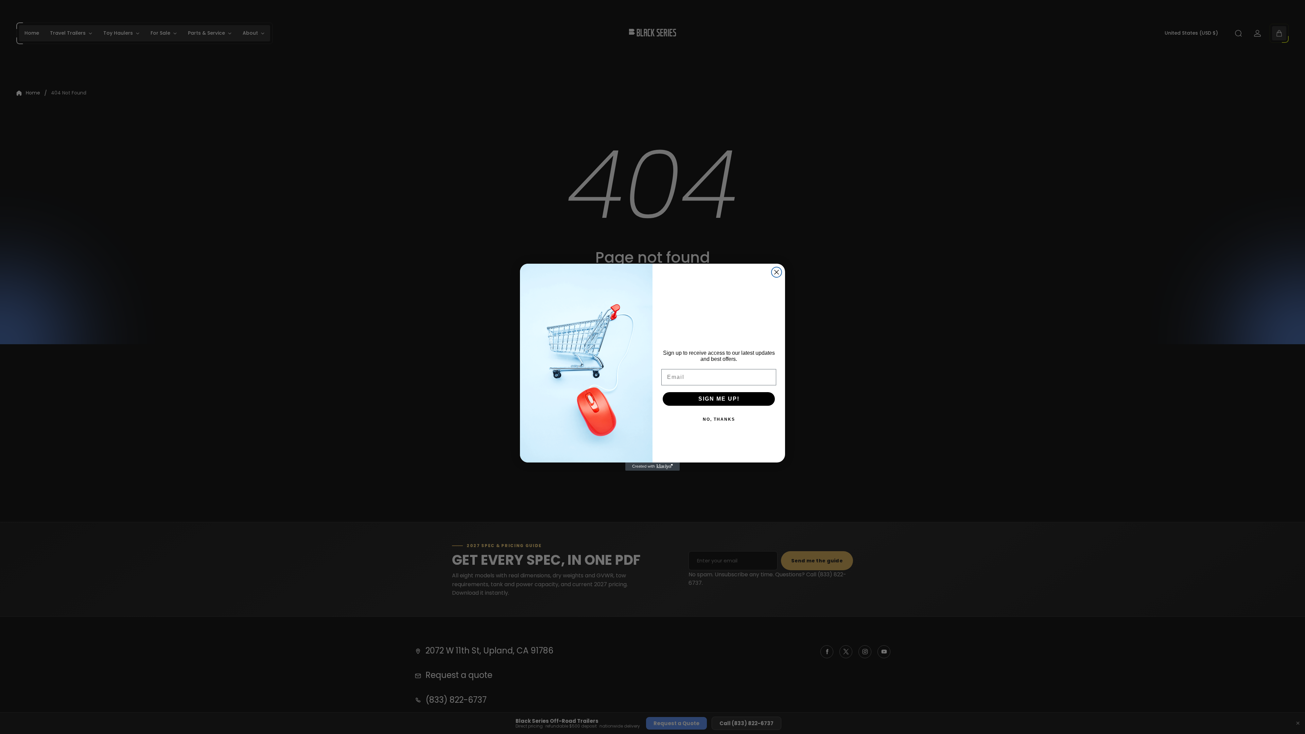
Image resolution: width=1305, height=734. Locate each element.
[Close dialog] (776, 272)
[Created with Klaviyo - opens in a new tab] (652, 466)
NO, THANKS (719, 419)
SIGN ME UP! (719, 399)
